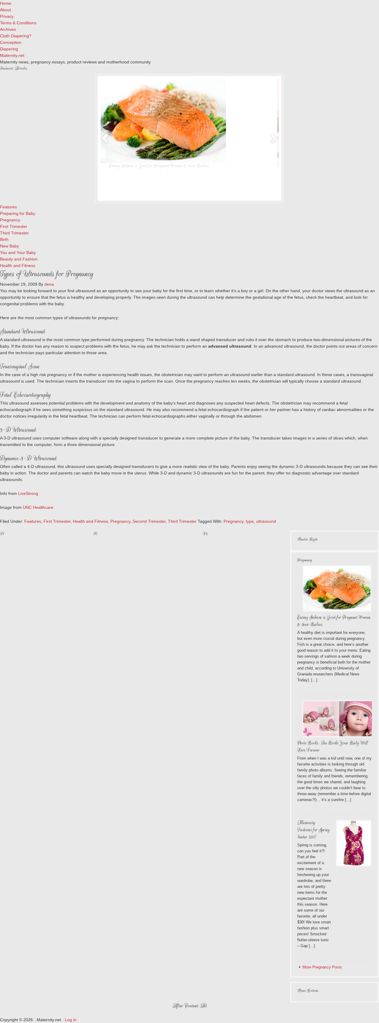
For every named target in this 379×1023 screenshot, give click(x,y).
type (250, 521)
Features (32, 521)
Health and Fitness (90, 521)
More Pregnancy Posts (322, 967)
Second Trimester (149, 521)
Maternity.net (12, 55)
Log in (70, 1019)
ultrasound (266, 521)
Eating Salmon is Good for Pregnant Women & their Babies (160, 166)
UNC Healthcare (38, 507)
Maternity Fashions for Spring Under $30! (313, 830)
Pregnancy (120, 521)
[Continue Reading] (207, 191)
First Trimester (57, 521)
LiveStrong (28, 493)
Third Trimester (182, 521)
